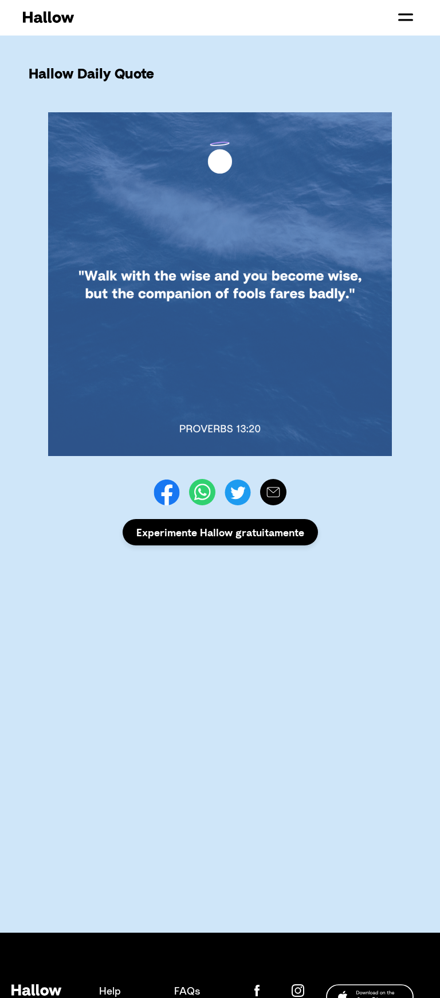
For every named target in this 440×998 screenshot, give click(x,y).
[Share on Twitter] (238, 492)
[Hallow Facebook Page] (265, 990)
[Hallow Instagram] (300, 990)
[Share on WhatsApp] (202, 492)
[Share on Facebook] (167, 492)
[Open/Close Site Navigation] (405, 17)
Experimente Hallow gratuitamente (220, 532)
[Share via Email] (273, 492)
